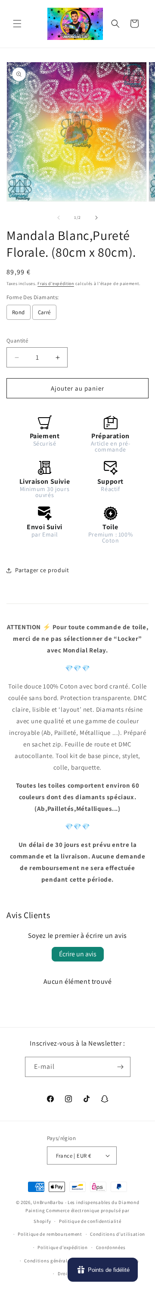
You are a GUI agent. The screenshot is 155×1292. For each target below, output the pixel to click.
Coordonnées (111, 1247)
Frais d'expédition (55, 283)
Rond (18, 312)
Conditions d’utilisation (117, 1234)
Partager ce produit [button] (42, 570)
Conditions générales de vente (58, 1261)
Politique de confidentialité (90, 1221)
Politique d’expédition (62, 1247)
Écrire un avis (77, 953)
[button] (17, 23)
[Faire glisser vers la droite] (96, 217)
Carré (44, 312)
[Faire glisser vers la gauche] (58, 217)
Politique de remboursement (50, 1234)
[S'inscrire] (120, 1067)
